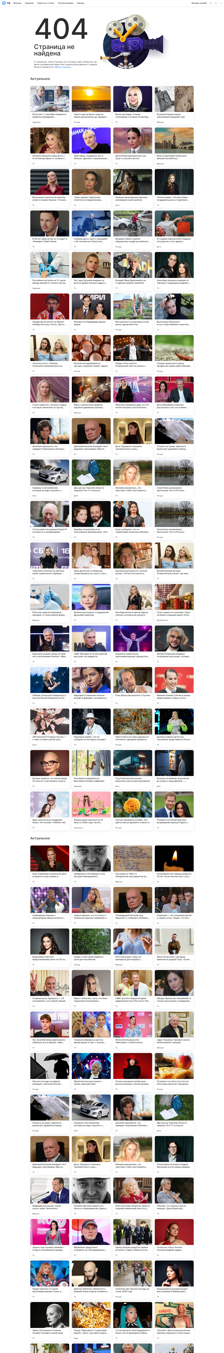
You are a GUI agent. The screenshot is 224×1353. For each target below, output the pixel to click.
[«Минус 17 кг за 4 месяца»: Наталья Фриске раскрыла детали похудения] (49, 935)
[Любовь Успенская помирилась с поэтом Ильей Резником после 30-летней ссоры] (49, 686)
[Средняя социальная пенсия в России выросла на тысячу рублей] (49, 977)
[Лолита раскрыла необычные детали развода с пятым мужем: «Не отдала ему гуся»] (132, 1321)
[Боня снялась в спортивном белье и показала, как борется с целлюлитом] (132, 1018)
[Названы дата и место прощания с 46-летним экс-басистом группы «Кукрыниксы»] (91, 229)
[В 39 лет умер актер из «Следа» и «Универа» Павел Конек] (49, 229)
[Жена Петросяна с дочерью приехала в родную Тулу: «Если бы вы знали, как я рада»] (174, 1197)
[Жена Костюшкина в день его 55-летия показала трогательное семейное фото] (132, 396)
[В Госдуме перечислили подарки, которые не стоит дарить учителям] (174, 229)
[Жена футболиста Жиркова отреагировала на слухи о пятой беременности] (91, 562)
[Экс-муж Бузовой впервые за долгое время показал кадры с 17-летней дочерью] (91, 271)
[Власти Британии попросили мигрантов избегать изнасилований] (174, 146)
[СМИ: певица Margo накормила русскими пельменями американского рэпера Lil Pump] (174, 1018)
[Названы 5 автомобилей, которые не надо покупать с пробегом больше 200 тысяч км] (49, 479)
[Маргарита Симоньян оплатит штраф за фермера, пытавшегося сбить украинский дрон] (91, 686)
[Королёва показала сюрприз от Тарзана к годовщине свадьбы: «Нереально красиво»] (174, 271)
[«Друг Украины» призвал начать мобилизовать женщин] (174, 1280)
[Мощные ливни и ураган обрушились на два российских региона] (132, 229)
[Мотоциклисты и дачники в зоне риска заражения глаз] (132, 313)
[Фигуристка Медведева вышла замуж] (91, 313)
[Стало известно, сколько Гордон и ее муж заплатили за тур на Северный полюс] (49, 396)
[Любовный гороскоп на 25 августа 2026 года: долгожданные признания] (49, 852)
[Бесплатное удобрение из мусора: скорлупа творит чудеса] (91, 354)
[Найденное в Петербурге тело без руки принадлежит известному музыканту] (91, 1114)
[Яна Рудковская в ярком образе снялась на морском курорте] (132, 603)
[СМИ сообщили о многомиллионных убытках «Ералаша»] (49, 1060)
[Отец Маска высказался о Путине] (132, 686)
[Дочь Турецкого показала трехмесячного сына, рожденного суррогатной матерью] (132, 437)
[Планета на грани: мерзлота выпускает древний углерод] (174, 437)
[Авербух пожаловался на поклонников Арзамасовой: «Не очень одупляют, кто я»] (91, 520)
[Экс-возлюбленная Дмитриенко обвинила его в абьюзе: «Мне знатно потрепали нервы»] (49, 1280)
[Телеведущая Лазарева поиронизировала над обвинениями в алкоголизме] (49, 894)
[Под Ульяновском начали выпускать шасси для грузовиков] (132, 769)
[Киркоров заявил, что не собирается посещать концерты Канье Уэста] (91, 728)
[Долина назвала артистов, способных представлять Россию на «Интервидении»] (174, 728)
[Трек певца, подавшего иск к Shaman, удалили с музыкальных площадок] (91, 146)
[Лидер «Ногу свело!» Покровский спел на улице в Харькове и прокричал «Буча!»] (132, 354)
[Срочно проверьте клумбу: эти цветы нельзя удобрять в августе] (132, 811)
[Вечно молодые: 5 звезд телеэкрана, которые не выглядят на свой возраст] (132, 105)
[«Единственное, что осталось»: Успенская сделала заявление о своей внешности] (91, 1155)
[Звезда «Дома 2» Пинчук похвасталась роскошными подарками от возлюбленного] (91, 1060)
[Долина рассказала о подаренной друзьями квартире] (91, 603)
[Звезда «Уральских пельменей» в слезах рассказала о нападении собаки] (174, 1238)
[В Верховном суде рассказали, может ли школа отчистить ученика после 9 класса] (132, 894)
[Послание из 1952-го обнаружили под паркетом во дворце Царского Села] (132, 1114)
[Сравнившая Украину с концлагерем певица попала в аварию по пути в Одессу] (49, 1155)
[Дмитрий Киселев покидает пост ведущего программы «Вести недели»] (91, 437)
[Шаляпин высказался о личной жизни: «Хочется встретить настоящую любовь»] (132, 562)
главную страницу (62, 67)
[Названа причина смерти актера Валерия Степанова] (91, 935)
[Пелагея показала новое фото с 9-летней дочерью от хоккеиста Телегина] (49, 146)
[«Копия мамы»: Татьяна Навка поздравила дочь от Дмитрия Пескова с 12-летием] (174, 188)
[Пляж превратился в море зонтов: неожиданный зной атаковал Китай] (91, 894)
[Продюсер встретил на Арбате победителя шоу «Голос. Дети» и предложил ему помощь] (49, 313)
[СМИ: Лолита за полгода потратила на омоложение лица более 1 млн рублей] (49, 1018)
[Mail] (4, 3)
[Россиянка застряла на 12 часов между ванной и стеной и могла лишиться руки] (49, 271)
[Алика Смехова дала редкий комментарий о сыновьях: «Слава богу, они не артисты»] (132, 852)
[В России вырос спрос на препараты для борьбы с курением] (132, 1197)
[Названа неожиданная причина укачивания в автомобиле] (132, 188)
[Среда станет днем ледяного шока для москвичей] (91, 1197)
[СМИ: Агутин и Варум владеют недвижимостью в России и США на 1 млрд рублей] (132, 1238)
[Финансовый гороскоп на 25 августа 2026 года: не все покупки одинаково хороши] (91, 811)
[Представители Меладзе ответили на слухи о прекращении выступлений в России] (91, 977)
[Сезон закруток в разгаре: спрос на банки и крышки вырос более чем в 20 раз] (174, 603)
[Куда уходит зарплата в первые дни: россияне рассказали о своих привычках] (132, 935)
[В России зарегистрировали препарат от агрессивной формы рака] (49, 603)
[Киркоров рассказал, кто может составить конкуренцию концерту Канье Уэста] (91, 1018)
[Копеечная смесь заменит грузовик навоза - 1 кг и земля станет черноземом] (174, 935)
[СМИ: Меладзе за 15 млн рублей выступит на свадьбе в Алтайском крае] (91, 645)
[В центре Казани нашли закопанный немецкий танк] (174, 105)
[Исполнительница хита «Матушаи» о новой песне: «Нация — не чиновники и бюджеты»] (132, 1280)
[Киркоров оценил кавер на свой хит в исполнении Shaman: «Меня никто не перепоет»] (49, 645)
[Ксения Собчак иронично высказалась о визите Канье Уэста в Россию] (132, 977)
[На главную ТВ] (8, 3)
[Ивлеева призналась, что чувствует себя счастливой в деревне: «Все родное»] (132, 479)
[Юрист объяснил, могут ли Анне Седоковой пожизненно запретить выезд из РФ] (91, 1238)
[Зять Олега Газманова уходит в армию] (91, 852)
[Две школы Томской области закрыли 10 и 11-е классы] (91, 479)
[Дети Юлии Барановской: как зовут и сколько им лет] (132, 146)
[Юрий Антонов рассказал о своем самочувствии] (91, 1321)
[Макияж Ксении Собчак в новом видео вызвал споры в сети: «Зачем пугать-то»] (174, 686)
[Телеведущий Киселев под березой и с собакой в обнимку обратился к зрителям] (132, 1155)
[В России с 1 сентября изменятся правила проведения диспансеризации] (49, 105)
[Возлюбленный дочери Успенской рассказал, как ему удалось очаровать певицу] (174, 562)
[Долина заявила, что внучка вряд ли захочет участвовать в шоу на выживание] (49, 769)
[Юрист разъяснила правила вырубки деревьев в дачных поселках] (91, 396)
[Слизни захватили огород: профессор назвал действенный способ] (174, 354)
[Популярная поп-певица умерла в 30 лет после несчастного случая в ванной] (174, 1114)
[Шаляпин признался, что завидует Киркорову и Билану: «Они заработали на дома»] (49, 437)
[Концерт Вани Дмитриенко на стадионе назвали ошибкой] (132, 271)
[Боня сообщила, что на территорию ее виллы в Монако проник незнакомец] (132, 520)
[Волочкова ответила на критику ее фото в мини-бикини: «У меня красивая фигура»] (49, 188)
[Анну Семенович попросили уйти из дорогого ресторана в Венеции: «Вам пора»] (49, 1114)
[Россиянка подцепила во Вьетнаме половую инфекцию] (91, 769)
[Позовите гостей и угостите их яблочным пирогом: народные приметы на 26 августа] (174, 1321)
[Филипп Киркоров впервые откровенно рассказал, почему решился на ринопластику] (174, 645)
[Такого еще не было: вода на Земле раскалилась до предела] (91, 105)
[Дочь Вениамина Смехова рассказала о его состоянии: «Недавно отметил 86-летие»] (174, 396)
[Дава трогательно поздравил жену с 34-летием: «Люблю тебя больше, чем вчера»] (49, 811)
